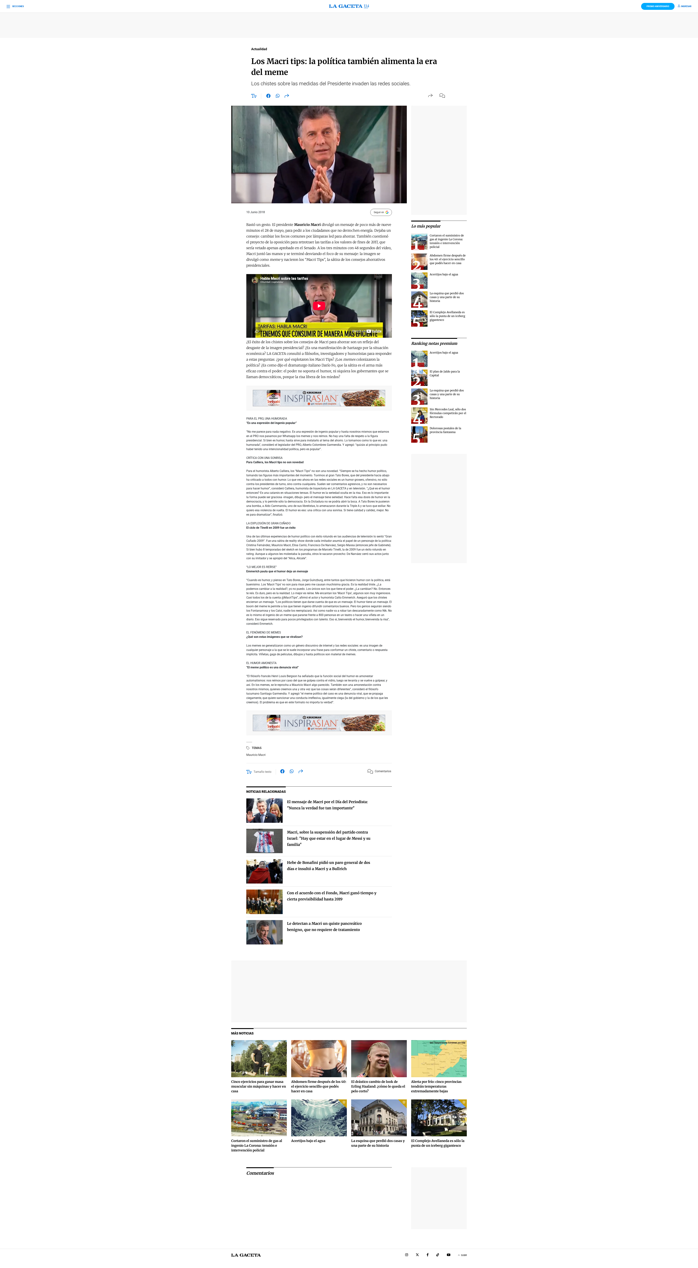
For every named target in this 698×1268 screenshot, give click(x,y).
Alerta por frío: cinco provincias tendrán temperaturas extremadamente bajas (436, 1086)
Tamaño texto (262, 771)
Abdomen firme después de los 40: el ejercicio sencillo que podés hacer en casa (448, 259)
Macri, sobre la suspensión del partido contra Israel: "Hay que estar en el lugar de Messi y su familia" (328, 838)
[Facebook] (428, 1255)
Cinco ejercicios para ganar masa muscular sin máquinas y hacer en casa (258, 1086)
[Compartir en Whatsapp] (278, 96)
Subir (464, 1255)
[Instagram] (406, 1255)
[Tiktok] (437, 1255)
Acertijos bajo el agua (444, 274)
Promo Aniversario (658, 6)
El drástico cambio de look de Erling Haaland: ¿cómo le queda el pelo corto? (378, 1086)
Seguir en (379, 212)
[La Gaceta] (348, 6)
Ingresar (686, 6)
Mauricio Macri (256, 755)
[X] (417, 1255)
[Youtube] (448, 1255)
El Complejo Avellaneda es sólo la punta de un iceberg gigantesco (447, 316)
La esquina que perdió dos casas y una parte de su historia (447, 297)
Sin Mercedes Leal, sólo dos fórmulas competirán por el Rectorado (448, 413)
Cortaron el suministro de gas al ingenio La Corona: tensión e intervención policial (256, 1145)
